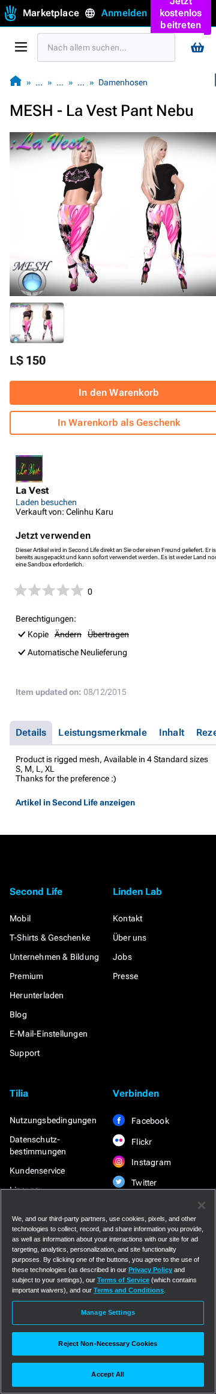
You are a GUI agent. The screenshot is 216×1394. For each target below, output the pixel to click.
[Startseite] (16, 82)
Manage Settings (108, 1312)
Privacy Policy (150, 1269)
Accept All (107, 1374)
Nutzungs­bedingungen (53, 1120)
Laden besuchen (46, 502)
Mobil (20, 918)
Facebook (149, 1121)
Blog (18, 1014)
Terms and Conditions (129, 1290)
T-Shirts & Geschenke (50, 937)
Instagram (150, 1162)
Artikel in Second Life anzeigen (75, 802)
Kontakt (127, 918)
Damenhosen (123, 82)
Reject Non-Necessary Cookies (107, 1343)
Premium (26, 976)
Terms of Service (123, 1279)
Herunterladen (37, 995)
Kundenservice (37, 1170)
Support (25, 1053)
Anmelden (124, 13)
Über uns (130, 937)
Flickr (141, 1142)
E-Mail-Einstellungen (49, 1033)
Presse (125, 976)
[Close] (201, 1205)
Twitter (143, 1182)
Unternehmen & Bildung (54, 957)
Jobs (122, 957)
